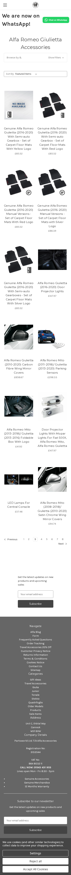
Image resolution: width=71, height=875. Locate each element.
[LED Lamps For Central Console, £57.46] (18, 479)
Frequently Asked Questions (35, 639)
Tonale (35, 694)
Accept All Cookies (35, 869)
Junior (35, 691)
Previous (12, 539)
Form (35, 635)
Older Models (35, 706)
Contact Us (35, 666)
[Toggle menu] (5, 5)
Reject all (35, 861)
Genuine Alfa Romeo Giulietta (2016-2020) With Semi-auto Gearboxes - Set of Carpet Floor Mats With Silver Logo (19, 293)
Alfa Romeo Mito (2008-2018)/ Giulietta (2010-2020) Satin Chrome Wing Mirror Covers (52, 511)
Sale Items (35, 713)
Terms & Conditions (35, 658)
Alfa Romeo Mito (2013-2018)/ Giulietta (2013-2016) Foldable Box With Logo (18, 436)
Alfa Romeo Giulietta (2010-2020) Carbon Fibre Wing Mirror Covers (18, 366)
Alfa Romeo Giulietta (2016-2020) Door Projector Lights (52, 287)
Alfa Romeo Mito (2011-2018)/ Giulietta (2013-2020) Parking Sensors (52, 366)
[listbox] (27, 74)
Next (61, 543)
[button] (35, 57)
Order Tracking (35, 643)
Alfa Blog (35, 632)
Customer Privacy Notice (35, 651)
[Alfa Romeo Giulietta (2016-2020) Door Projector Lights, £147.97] (52, 260)
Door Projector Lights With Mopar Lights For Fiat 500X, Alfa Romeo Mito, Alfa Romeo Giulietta (52, 438)
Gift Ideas (35, 679)
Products (35, 710)
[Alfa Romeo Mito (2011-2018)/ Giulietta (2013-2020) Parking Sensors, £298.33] (52, 337)
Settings (35, 853)
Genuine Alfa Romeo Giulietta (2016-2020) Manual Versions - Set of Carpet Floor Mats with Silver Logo (52, 216)
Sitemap (35, 670)
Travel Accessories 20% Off (35, 647)
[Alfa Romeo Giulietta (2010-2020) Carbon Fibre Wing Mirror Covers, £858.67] (18, 337)
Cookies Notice (35, 662)
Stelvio (36, 698)
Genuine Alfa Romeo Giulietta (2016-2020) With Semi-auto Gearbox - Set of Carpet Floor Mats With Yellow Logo (19, 139)
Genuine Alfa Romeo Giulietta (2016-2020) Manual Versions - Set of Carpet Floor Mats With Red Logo (19, 214)
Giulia (35, 687)
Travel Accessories (35, 683)
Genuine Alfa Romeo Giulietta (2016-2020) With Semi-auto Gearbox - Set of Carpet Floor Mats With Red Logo (52, 139)
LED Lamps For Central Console (18, 505)
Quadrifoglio (35, 702)
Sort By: (10, 74)
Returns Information (35, 654)
